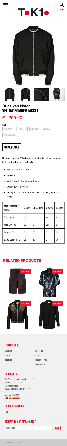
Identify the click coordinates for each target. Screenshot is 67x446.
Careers (37, 355)
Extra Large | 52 (9, 135)
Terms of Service (41, 360)
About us (8, 351)
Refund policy (39, 364)
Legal (7, 364)
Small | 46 (23, 129)
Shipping (8, 360)
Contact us (38, 351)
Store (7, 355)
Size (4, 124)
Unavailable (11, 147)
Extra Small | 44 (9, 129)
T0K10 (21, 442)
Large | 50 (46, 129)
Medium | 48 (34, 129)
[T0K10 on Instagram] (7, 413)
